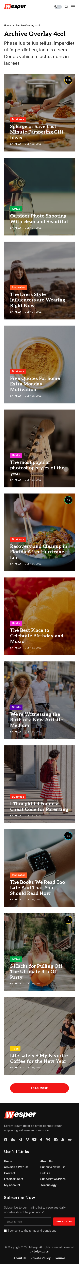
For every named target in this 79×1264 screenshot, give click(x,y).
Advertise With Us (16, 1167)
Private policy (41, 1258)
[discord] (56, 1139)
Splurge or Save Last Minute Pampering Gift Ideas (36, 132)
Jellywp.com (41, 1251)
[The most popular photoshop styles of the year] (39, 448)
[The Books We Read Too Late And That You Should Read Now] (39, 868)
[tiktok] (41, 1139)
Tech (15, 1048)
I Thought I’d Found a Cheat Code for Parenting (39, 806)
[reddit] (70, 1139)
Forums (60, 1258)
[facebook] (5, 1139)
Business (18, 119)
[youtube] (34, 1139)
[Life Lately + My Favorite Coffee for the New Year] (39, 1036)
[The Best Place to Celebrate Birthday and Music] (39, 616)
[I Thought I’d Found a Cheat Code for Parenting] (39, 784)
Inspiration (19, 287)
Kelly (18, 144)
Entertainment (13, 1179)
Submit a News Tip (52, 1167)
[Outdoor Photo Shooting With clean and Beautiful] (39, 197)
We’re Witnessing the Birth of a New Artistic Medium (36, 720)
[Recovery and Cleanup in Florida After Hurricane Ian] (39, 532)
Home (7, 25)
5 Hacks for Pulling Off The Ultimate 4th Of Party (36, 972)
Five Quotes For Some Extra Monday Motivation (35, 384)
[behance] (13, 1139)
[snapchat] (63, 1139)
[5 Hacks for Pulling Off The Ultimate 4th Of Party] (39, 952)
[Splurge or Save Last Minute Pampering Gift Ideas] (39, 113)
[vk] (48, 1139)
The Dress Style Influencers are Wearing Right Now (37, 300)
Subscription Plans (53, 1179)
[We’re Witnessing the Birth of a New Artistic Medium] (39, 700)
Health (16, 455)
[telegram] (20, 1139)
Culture (45, 1173)
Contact (9, 1173)
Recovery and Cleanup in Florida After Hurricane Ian (38, 552)
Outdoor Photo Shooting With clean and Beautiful (39, 219)
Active (16, 208)
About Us (46, 1161)
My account (12, 1185)
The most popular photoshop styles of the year (37, 468)
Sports (16, 707)
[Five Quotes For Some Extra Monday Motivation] (39, 364)
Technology (48, 1185)
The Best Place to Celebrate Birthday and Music (36, 636)
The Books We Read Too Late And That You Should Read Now (37, 888)
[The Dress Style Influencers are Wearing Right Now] (39, 280)
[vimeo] (27, 1139)
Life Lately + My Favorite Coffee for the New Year (39, 1058)
